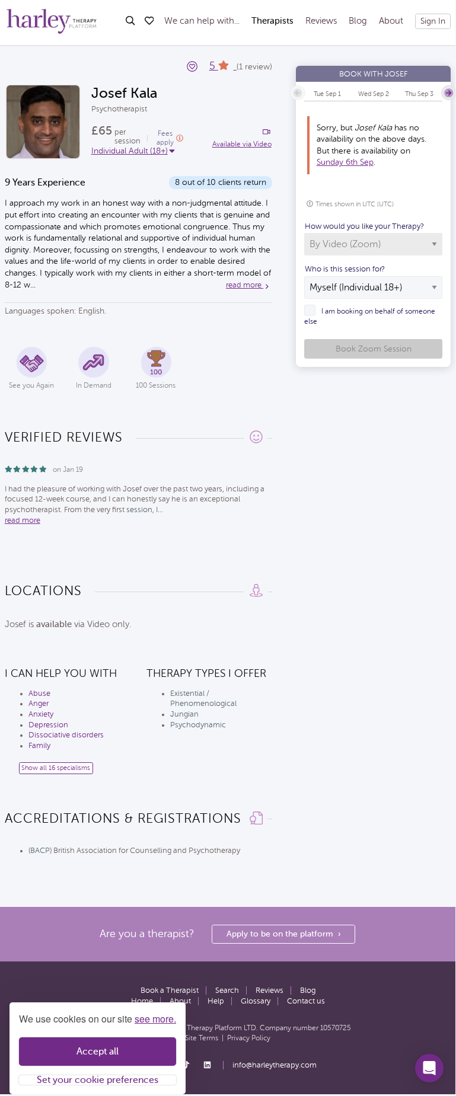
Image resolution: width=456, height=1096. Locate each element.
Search (227, 990)
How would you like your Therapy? (364, 226)
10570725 (335, 1028)
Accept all (97, 1051)
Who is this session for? (345, 269)
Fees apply (165, 137)
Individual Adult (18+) (129, 150)
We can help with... (202, 21)
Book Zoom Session (374, 348)
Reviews (321, 21)
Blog (358, 21)
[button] (429, 1068)
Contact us (306, 1001)
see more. (155, 1018)
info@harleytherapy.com (274, 1065)
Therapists (272, 21)
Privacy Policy (248, 1038)
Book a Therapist (170, 990)
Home (142, 1001)
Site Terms (201, 1038)
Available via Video (242, 144)
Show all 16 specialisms (55, 768)
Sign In (432, 21)
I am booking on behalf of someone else (369, 316)
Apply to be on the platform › (283, 933)
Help (216, 1001)
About (391, 21)
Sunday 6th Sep (345, 162)
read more (244, 285)
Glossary (255, 1001)
